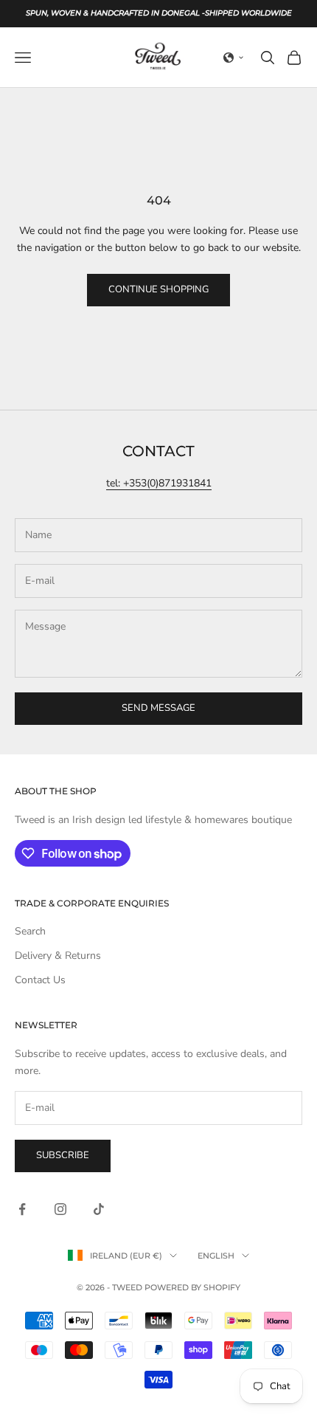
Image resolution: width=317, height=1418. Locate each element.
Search (30, 931)
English (216, 1255)
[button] (233, 57)
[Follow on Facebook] (22, 1209)
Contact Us (40, 980)
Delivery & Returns (58, 956)
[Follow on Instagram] (60, 1209)
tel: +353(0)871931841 (159, 483)
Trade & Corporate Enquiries (92, 903)
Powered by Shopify (192, 1287)
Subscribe (62, 1155)
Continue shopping (158, 289)
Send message (158, 708)
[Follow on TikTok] (98, 1209)
